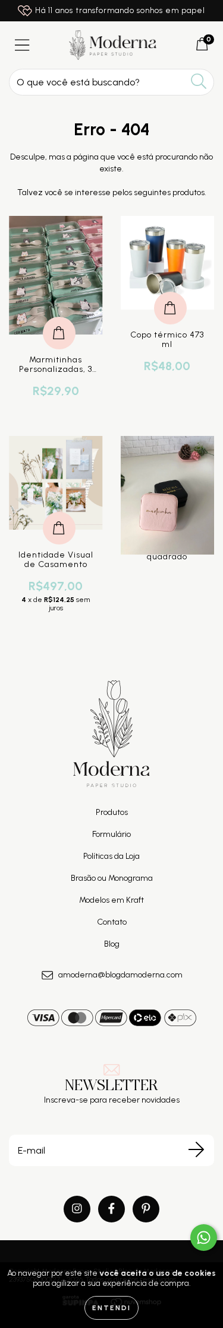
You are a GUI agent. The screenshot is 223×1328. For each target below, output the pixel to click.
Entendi (111, 1308)
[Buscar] (199, 81)
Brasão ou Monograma (112, 878)
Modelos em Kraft (111, 900)
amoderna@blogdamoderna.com (120, 975)
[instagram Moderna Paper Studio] (77, 1209)
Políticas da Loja (111, 856)
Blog (112, 944)
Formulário (111, 834)
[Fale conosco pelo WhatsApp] (203, 1237)
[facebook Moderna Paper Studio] (111, 1209)
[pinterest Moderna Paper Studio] (146, 1209)
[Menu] (22, 45)
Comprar (59, 320)
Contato (112, 922)
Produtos (112, 812)
